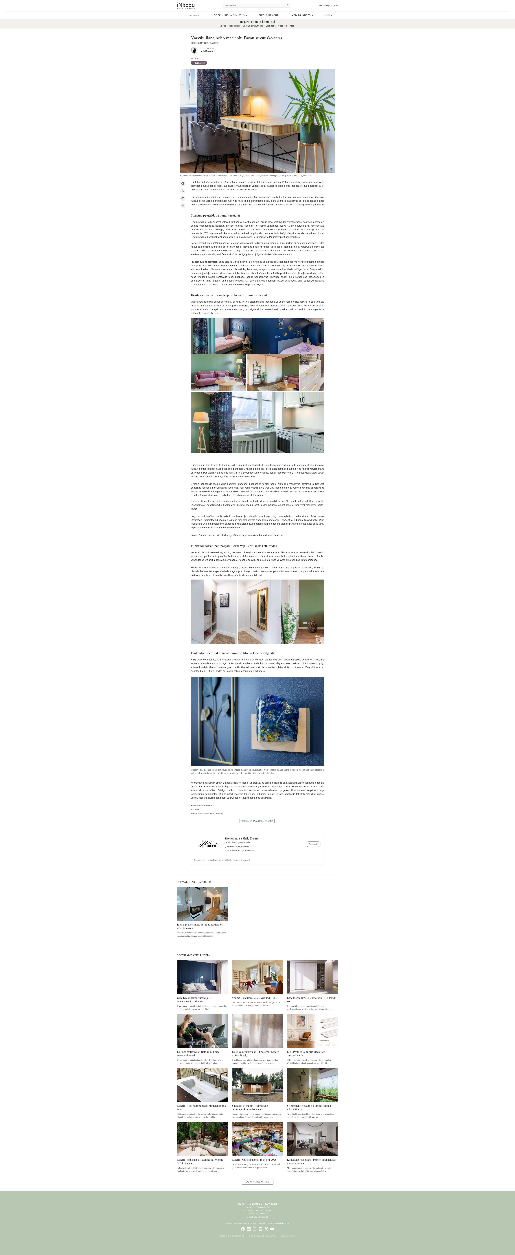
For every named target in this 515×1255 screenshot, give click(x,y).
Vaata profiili (313, 844)
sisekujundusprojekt (206, 261)
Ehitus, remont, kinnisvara (262, 1236)
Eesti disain (271, 25)
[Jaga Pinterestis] (182, 198)
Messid (292, 25)
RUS (336, 5)
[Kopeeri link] (182, 205)
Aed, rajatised (287, 1236)
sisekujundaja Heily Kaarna (257, 821)
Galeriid (223, 25)
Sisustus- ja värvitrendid (253, 25)
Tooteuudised (234, 25)
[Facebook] (243, 1229)
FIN (330, 5)
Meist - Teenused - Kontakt (257, 1203)
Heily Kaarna (206, 51)
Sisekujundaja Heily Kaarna (242, 838)
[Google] (260, 1229)
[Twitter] (266, 1229)
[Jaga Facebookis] (182, 183)
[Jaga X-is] (182, 190)
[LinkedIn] (249, 1229)
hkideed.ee (249, 850)
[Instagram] (254, 1229)
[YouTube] (272, 1229)
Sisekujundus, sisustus (232, 1236)
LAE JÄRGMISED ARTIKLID (257, 1182)
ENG (326, 5)
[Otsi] (287, 5)
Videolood (282, 25)
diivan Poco (317, 487)
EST (320, 5)
